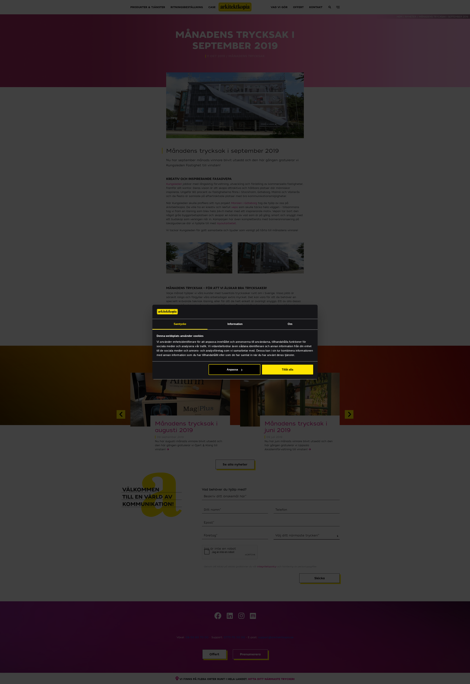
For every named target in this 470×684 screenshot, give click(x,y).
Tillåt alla (287, 369)
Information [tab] (235, 323)
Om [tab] (290, 323)
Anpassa (232, 369)
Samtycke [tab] (180, 323)
